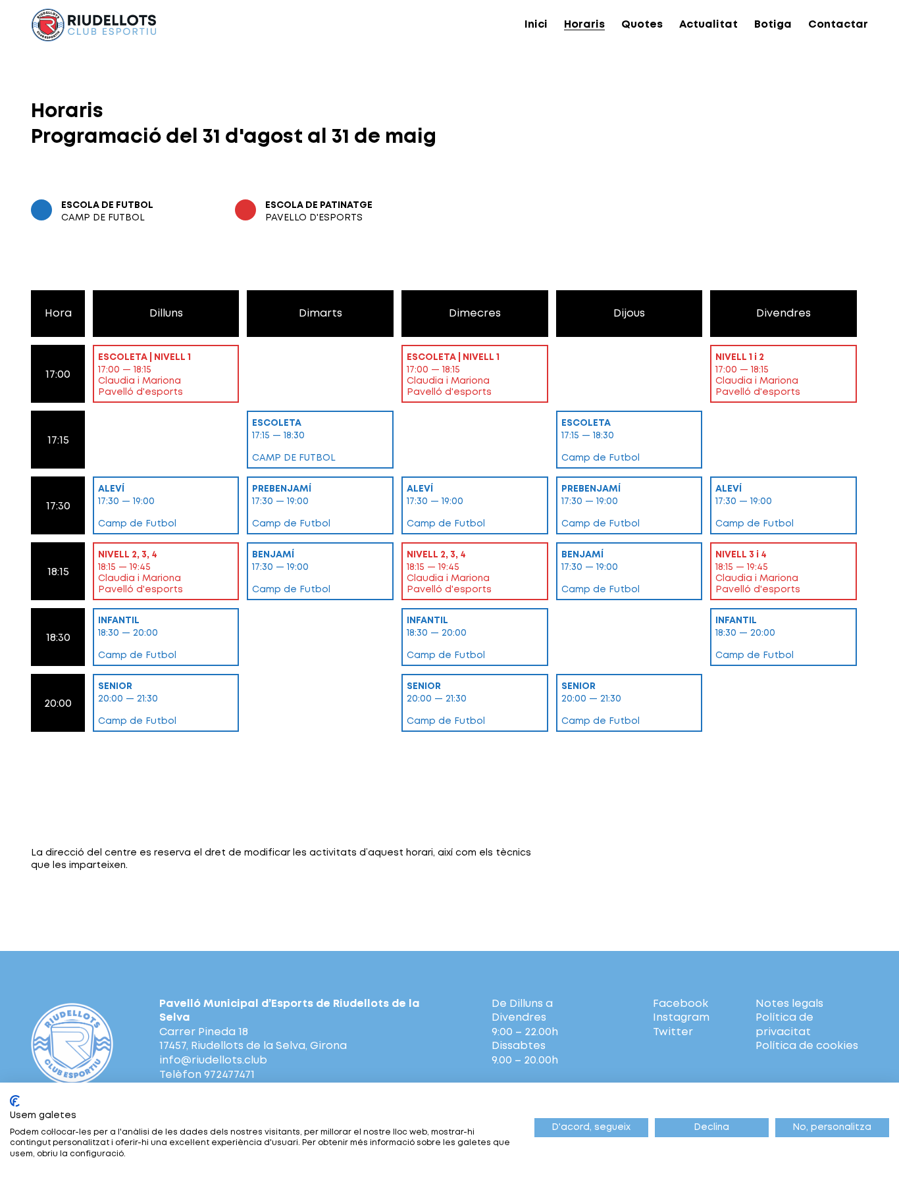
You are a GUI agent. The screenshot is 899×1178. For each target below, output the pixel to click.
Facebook (680, 1004)
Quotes (642, 25)
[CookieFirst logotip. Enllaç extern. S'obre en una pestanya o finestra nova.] (15, 1101)
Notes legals (789, 1004)
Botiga (773, 25)
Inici (536, 25)
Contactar (838, 25)
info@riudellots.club (213, 1060)
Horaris (584, 25)
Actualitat (708, 25)
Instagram (681, 1018)
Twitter (673, 1032)
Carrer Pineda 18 (203, 1032)
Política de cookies (807, 1046)
